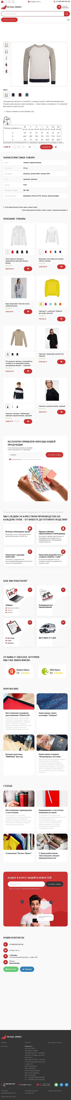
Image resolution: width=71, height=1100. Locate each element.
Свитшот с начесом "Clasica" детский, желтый (50, 312)
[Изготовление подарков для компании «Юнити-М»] (18, 701)
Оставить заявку (54, 455)
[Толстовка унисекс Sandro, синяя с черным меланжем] (27, 95)
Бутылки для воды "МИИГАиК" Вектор (14, 755)
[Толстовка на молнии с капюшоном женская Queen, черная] (17, 252)
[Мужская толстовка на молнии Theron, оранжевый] (50, 252)
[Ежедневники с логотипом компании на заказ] (52, 798)
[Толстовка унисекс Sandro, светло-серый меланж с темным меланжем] (39, 64)
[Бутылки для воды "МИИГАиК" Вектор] (18, 742)
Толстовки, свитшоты (43, 27)
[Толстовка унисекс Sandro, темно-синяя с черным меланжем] (13, 95)
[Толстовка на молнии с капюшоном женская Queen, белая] (19, 236)
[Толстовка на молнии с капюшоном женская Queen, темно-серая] (27, 252)
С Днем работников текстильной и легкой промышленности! (49, 855)
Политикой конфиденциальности (31, 459)
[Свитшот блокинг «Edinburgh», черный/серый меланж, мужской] (19, 390)
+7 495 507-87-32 (16, 944)
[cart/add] (28, 268)
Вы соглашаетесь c (25, 459)
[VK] (66, 1085)
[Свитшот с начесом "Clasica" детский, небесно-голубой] (50, 304)
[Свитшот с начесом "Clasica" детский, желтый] (52, 288)
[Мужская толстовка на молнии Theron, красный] (46, 252)
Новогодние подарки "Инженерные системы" (50, 755)
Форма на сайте (13, 608)
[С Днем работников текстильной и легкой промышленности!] (52, 841)
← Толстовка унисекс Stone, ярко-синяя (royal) (20, 207)
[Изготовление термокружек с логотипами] (18, 798)
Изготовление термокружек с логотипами (19, 811)
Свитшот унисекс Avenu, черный (52, 406)
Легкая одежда (29, 27)
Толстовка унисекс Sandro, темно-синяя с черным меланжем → (45, 210)
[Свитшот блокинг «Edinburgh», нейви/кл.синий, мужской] (17, 406)
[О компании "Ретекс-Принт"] (18, 841)
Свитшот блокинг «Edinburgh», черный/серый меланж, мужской (19, 415)
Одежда (20, 27)
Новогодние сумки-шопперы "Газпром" (48, 714)
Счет (9, 641)
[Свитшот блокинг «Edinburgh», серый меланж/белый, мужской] (12, 406)
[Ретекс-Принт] (11, 7)
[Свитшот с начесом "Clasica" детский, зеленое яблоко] (55, 304)
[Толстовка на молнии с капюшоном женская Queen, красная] (12, 252)
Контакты (4, 1046)
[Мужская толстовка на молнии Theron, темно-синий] (60, 252)
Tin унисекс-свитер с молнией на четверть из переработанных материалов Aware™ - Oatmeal (19, 363)
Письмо (9, 612)
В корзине (64, 6)
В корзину (45, 147)
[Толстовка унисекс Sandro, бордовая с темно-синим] (20, 95)
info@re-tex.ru (14, 950)
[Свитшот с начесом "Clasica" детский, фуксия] (46, 304)
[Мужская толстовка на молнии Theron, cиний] (55, 252)
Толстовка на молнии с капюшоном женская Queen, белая (17, 261)
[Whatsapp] (56, 1085)
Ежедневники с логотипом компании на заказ (51, 811)
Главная (5, 27)
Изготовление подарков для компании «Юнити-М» (18, 714)
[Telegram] (61, 1085)
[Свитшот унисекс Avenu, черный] (52, 390)
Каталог (13, 27)
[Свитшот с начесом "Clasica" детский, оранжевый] (60, 304)
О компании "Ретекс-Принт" (19, 853)
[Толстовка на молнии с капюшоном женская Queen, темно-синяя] (22, 252)
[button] (9, 20)
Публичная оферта (55, 1091)
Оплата (10, 643)
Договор (10, 638)
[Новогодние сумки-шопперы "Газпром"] (52, 701)
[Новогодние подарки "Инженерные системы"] (52, 742)
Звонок (9, 610)
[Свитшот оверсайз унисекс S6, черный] (52, 338)
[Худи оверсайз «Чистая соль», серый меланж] (19, 288)
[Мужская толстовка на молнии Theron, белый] (52, 236)
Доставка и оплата (55, 1042)
